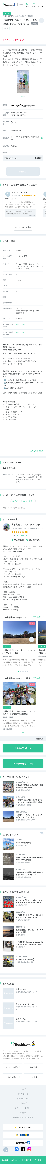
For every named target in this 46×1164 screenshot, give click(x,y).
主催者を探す (33, 1067)
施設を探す (12, 1077)
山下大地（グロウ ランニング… (27, 524)
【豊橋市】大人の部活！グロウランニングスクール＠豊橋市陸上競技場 (29, 801)
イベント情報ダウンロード (23, 764)
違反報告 (39, 739)
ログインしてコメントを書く (23, 501)
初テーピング (10, 199)
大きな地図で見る (36, 451)
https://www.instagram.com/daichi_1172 (27, 528)
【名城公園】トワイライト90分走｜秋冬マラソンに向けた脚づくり (29, 916)
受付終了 (38, 1160)
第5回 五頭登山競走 (23, 843)
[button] (21, 96)
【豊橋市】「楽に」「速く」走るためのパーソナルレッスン (29, 816)
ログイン (34, 6)
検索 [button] (27, 6)
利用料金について (23, 1099)
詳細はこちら (20, 324)
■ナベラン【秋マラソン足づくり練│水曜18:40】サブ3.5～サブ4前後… (29, 901)
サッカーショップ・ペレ (25, 1004)
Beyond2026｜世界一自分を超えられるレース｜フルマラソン (29, 873)
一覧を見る (37, 617)
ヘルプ (23, 1089)
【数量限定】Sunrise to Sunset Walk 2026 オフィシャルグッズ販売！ (29, 943)
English (21, 4)
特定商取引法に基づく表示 (23, 1117)
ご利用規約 (23, 1103)
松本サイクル (21, 989)
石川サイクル (21, 1019)
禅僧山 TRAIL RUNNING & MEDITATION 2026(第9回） (29, 858)
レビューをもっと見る (23, 227)
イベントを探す (12, 1067)
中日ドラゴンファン (19, 192)
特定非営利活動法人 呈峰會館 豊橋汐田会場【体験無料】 (29, 786)
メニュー (40, 6)
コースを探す (33, 1077)
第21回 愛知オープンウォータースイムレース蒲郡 (29, 931)
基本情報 (5, 1160)
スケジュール (16, 1160)
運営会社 (23, 1113)
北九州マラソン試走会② (25, 959)
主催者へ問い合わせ (23, 748)
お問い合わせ (23, 1094)
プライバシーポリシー (23, 1108)
